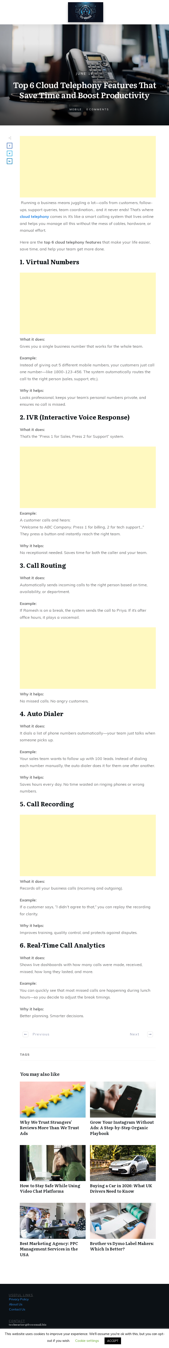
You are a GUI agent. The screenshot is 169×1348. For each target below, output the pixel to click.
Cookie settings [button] (87, 1341)
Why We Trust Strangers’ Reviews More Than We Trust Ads (53, 1111)
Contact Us (17, 1309)
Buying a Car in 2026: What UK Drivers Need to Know (123, 1171)
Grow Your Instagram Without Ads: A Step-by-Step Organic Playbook (123, 1111)
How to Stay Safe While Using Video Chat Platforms (53, 1171)
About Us (15, 1304)
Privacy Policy (19, 1299)
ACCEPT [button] (112, 1341)
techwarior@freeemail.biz (27, 1324)
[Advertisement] (88, 166)
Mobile (76, 109)
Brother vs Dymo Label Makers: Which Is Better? (123, 1232)
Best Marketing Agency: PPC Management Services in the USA (53, 1232)
